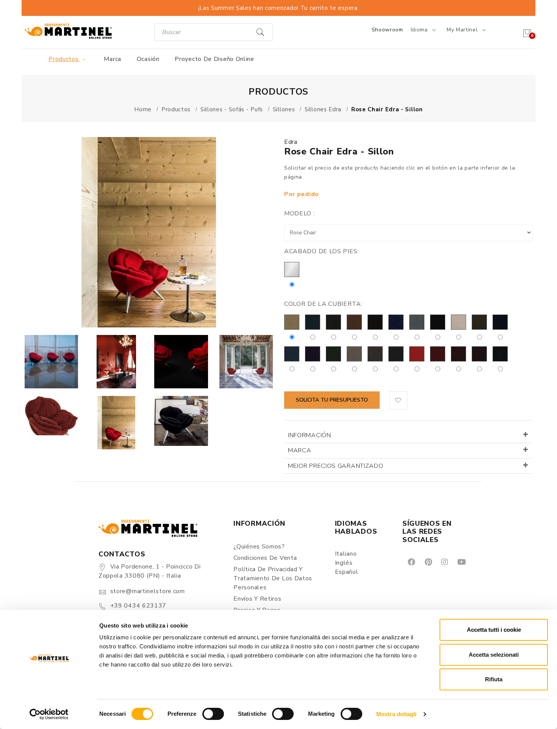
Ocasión (148, 59)
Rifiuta (493, 679)
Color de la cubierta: (323, 304)
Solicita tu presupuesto (332, 399)
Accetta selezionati (494, 654)
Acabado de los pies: (321, 251)
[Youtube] (461, 562)
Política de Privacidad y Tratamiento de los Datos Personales (272, 578)
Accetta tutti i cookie (494, 629)
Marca (113, 59)
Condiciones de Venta (265, 558)
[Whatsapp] (478, 562)
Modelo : (299, 213)
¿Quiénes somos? (259, 546)
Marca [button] (299, 450)
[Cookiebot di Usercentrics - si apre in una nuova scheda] (49, 714)
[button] (398, 400)
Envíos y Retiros (257, 599)
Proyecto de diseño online (214, 59)
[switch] (213, 714)
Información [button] (309, 435)
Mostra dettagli (396, 714)
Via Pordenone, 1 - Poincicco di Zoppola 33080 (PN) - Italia (149, 571)
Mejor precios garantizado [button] (335, 466)
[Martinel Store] (68, 30)
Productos (64, 59)
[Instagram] (444, 562)
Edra (290, 142)
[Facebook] (410, 562)
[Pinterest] (427, 562)
